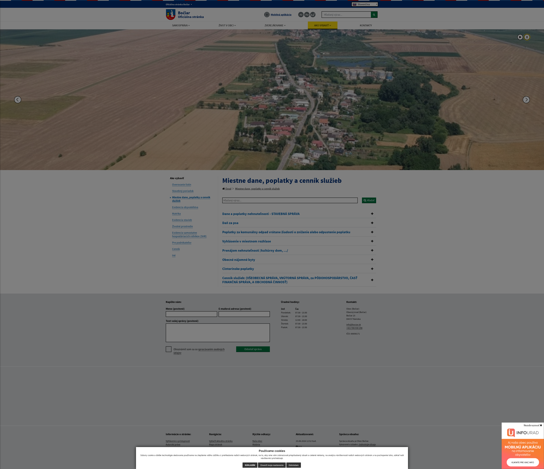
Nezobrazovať (532, 425)
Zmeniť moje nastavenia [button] (271, 465)
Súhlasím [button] (250, 465)
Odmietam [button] (294, 465)
